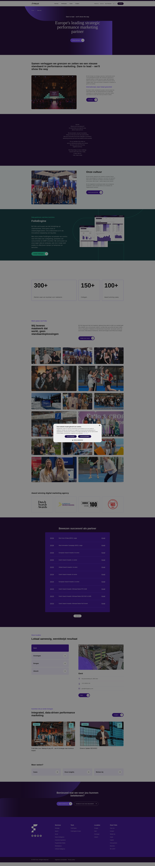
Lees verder (85, 433)
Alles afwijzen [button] (70, 436)
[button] (77, 440)
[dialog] (77, 433)
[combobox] (99, 425)
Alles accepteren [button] (84, 436)
